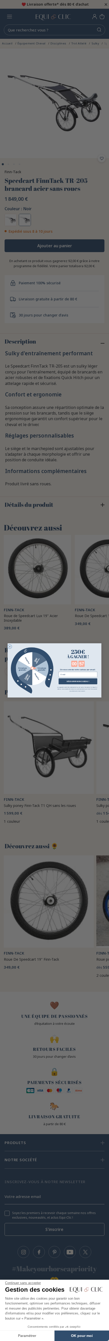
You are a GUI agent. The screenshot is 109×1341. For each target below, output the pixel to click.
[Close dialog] (10, 646)
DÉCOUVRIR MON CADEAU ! (78, 681)
